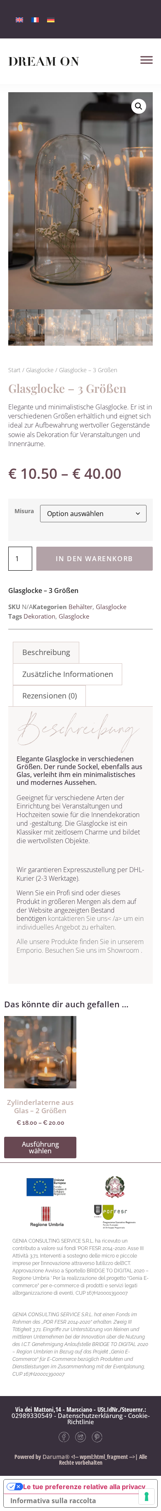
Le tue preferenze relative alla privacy (84, 1486)
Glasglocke (40, 370)
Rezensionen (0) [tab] (49, 696)
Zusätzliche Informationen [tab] (67, 674)
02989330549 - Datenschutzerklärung (67, 1415)
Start (14, 370)
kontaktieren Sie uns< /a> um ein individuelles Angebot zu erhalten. (80, 923)
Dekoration (39, 616)
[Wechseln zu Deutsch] (51, 19)
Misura (24, 511)
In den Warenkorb (94, 558)
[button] (138, 106)
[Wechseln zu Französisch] (35, 19)
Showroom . (124, 950)
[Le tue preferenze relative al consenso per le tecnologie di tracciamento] (146, 1496)
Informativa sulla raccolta (53, 1500)
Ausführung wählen (40, 1147)
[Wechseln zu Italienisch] (19, 19)
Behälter (80, 606)
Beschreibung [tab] (46, 652)
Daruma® (55, 1457)
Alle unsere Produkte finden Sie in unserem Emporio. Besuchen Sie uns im (80, 946)
